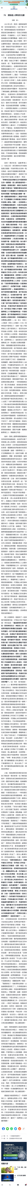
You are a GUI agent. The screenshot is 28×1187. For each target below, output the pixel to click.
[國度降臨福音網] (14, 8)
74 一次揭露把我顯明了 (13, 1136)
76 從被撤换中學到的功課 (14, 1138)
